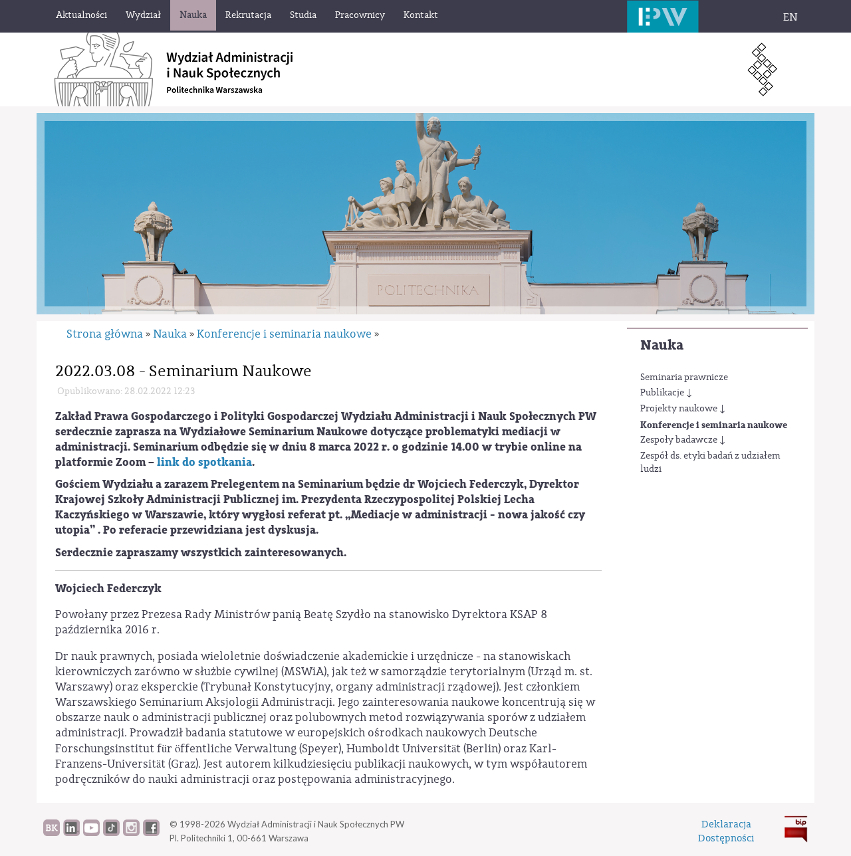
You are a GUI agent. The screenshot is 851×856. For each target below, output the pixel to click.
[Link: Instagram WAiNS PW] (131, 832)
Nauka (661, 345)
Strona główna (104, 334)
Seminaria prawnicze (684, 377)
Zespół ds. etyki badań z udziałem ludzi (710, 462)
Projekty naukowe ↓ (682, 409)
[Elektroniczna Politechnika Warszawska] (663, 16)
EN (790, 17)
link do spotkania (204, 462)
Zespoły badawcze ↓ (682, 440)
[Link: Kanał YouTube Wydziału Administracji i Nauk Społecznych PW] (91, 832)
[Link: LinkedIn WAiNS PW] (71, 832)
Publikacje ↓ (666, 393)
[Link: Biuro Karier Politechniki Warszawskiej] (51, 832)
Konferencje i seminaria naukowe (713, 425)
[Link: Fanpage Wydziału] (151, 832)
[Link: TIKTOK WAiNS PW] (111, 832)
